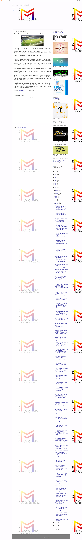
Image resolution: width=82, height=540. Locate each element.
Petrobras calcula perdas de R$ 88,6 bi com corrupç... (60, 371)
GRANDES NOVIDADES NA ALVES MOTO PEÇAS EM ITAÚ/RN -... (61, 333)
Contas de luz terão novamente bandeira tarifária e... (60, 279)
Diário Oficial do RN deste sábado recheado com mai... (61, 229)
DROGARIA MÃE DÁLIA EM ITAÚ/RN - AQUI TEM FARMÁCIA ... (61, 287)
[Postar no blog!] (30, 90)
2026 (55, 171)
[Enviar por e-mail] (29, 90)
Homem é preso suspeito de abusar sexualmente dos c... (61, 223)
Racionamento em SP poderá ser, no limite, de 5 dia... (61, 469)
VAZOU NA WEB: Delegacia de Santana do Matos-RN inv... (60, 290)
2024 (55, 174)
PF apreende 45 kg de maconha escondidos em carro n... (61, 456)
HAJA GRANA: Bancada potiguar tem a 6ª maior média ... (61, 508)
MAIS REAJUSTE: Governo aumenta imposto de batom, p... (61, 359)
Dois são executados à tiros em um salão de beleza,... (61, 350)
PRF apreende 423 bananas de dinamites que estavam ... (60, 345)
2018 (55, 183)
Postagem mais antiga (45, 125)
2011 (55, 526)
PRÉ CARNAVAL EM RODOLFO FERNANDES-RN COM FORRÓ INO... (61, 418)
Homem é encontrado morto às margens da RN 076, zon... (60, 209)
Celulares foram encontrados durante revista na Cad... (60, 428)
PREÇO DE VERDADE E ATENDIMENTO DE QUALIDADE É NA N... (61, 247)
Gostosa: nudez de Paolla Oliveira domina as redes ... (61, 390)
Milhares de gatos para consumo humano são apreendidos (61, 299)
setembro (57, 193)
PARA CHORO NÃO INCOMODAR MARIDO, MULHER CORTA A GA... (61, 413)
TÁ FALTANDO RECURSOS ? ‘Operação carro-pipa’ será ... (60, 335)
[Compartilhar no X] (31, 90)
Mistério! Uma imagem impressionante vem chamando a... (61, 486)
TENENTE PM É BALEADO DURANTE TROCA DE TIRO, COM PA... (60, 262)
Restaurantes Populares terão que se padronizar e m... (61, 257)
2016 (55, 186)
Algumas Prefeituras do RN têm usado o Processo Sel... (60, 483)
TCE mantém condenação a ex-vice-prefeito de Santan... (60, 272)
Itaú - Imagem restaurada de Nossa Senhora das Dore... (61, 265)
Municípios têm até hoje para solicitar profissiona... (60, 461)
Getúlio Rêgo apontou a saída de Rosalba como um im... (61, 443)
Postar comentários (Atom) (21, 127)
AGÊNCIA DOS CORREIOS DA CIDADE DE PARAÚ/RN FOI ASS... (60, 282)
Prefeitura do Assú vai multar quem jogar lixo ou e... (61, 501)
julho (56, 196)
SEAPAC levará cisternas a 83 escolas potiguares (60, 439)
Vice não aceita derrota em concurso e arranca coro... (60, 236)
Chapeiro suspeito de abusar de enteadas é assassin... (60, 238)
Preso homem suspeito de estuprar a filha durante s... (61, 301)
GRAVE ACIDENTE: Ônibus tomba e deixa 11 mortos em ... (61, 354)
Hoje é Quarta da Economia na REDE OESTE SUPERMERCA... (61, 481)
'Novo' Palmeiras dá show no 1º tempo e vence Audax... (60, 221)
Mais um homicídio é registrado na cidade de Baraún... (61, 362)
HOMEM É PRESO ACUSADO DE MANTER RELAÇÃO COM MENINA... (61, 306)
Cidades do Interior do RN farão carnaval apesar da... (60, 385)
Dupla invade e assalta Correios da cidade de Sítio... (61, 340)
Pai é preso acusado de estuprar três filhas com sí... (61, 304)
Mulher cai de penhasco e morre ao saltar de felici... (61, 270)
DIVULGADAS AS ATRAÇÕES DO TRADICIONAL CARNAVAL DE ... (61, 397)
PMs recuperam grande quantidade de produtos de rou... (61, 316)
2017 (55, 184)
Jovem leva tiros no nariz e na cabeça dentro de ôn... (60, 503)
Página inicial (33, 125)
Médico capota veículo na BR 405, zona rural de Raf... (61, 395)
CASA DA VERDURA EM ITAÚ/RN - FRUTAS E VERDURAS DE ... (61, 293)
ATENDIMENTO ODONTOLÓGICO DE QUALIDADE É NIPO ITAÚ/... (61, 328)
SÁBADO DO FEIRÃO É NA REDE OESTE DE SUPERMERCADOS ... (61, 243)
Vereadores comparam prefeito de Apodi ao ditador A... (61, 252)
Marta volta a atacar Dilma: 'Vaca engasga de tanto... (61, 476)
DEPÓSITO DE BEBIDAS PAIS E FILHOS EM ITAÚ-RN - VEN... (61, 324)
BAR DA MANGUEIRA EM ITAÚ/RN (61, 297)
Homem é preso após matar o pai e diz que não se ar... (61, 378)
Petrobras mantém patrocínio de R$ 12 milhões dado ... (61, 234)
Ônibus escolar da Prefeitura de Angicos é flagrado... (60, 424)
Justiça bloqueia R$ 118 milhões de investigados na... (61, 491)
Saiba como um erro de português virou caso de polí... (61, 463)
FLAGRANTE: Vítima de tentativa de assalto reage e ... (61, 369)
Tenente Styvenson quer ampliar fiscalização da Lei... (61, 426)
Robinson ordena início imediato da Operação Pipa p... (61, 343)
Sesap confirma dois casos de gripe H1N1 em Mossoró (61, 451)
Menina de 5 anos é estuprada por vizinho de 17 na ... (61, 515)
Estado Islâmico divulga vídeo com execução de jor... (61, 211)
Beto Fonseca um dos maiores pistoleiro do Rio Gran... (60, 250)
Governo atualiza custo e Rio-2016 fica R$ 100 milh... (61, 376)
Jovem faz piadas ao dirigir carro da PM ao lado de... (61, 347)
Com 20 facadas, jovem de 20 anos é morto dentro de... (61, 312)
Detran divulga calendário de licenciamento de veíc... (60, 241)
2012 (55, 525)
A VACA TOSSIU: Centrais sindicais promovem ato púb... (61, 388)
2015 (55, 187)
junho (56, 197)
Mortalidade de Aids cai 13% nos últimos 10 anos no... (61, 373)
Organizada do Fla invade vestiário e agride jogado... (61, 219)
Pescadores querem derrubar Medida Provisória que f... (60, 381)
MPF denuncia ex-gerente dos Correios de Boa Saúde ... (60, 510)
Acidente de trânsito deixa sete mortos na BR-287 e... (60, 436)
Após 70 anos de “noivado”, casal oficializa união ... (61, 505)
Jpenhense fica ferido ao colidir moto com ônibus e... (60, 494)
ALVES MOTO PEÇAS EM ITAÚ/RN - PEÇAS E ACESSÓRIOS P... (61, 441)
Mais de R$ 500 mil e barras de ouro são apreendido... (60, 357)
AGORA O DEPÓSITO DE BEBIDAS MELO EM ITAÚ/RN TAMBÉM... (61, 319)
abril (56, 200)
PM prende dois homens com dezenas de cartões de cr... (60, 405)
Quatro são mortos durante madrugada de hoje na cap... (60, 214)
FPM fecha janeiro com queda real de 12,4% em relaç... (61, 383)
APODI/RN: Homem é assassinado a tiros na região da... (61, 431)
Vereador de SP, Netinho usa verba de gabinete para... (61, 446)
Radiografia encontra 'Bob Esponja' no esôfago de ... (61, 498)
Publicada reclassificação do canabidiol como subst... (60, 421)
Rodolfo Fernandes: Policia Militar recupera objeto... (61, 392)
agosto (56, 194)
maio (56, 199)
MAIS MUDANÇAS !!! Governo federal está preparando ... (60, 489)
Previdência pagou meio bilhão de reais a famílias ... (61, 338)
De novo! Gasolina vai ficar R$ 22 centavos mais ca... (61, 254)
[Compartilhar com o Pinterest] (33, 90)
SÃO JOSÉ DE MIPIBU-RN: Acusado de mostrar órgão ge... (61, 285)
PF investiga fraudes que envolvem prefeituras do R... (61, 520)
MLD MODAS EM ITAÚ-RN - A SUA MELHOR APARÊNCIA (61, 231)
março (56, 202)
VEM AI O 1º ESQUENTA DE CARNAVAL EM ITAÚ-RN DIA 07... (61, 314)
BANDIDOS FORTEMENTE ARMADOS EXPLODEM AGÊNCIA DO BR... (61, 433)
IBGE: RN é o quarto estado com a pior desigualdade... (61, 410)
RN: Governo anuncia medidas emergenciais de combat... (60, 277)
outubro (56, 191)
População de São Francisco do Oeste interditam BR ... (60, 366)
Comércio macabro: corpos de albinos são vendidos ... (60, 496)
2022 (55, 177)
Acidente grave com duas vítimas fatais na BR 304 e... (61, 326)
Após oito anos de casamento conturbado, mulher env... (60, 517)
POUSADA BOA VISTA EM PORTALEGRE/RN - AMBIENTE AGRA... (61, 226)
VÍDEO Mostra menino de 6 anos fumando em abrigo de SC (61, 267)
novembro (57, 190)
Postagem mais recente (19, 125)
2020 (55, 180)
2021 (55, 178)
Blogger (48, 537)
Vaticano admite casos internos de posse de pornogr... (61, 216)
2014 (55, 522)
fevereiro (57, 203)
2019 (55, 181)
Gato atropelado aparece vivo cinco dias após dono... (61, 478)
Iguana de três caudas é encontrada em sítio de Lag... (61, 403)
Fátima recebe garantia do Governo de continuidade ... (61, 321)
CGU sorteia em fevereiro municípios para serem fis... (60, 295)
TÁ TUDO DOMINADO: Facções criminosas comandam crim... (61, 513)
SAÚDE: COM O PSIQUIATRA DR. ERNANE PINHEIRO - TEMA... (61, 259)
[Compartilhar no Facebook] (32, 90)
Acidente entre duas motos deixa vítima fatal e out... (61, 207)
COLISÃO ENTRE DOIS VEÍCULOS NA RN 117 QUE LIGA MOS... (61, 364)
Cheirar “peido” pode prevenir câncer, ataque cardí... (60, 274)
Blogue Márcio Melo (21, 5)
